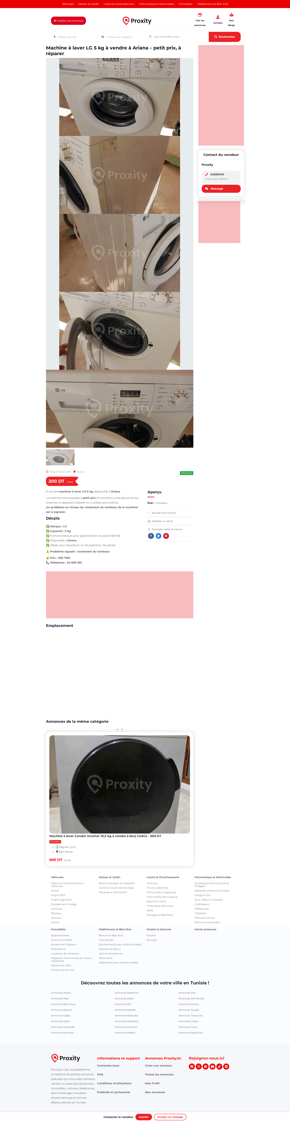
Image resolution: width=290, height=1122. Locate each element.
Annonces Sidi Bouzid (191, 689)
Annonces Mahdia (125, 700)
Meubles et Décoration (113, 583)
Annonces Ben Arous (63, 694)
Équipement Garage (64, 595)
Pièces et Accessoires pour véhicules (67, 575)
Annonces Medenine (126, 712)
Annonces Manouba (126, 706)
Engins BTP (58, 585)
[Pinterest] (206, 757)
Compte (218, 22)
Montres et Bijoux (110, 639)
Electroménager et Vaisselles (117, 574)
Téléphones (202, 599)
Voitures (56, 608)
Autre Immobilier (62, 630)
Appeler (144, 1116)
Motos (55, 581)
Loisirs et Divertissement (163, 568)
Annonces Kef (123, 694)
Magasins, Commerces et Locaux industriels (71, 650)
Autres (55, 613)
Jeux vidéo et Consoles (209, 590)
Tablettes (200, 604)
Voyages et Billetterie (160, 605)
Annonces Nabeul (125, 723)
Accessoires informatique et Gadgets (212, 575)
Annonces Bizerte (61, 700)
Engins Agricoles (61, 590)
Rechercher (227, 36)
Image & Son (202, 585)
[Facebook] (192, 757)
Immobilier (58, 620)
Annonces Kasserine (126, 683)
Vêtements (105, 648)
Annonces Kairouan (62, 723)
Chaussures (106, 630)
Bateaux (56, 604)
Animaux (152, 574)
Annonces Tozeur (189, 712)
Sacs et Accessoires (111, 644)
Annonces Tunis (188, 717)
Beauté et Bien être (111, 626)
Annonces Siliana (189, 694)
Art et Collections (157, 578)
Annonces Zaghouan (191, 723)
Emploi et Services (159, 620)
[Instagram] (199, 757)
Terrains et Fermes (62, 660)
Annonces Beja (59, 689)
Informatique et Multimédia (213, 568)
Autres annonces (205, 620)
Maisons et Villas (61, 656)
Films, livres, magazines (161, 583)
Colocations (58, 639)
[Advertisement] (119, 285)
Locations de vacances (65, 644)
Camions (56, 599)
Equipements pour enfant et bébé (120, 635)
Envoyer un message (170, 1116)
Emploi (151, 626)
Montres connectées (207, 613)
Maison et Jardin (109, 568)
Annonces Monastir (126, 717)
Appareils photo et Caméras (212, 581)
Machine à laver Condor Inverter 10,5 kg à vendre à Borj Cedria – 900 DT (105, 526)
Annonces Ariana (61, 683)
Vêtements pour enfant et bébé (118, 653)
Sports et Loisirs (156, 592)
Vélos (150, 601)
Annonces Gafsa (60, 712)
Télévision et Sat (204, 608)
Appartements (60, 626)
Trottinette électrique (160, 596)
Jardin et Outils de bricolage (116, 578)
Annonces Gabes (60, 706)
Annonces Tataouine (190, 706)
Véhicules (57, 568)
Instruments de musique (162, 587)
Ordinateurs (202, 595)
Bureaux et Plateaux (64, 635)
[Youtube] (212, 757)
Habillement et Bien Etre (115, 620)
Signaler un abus (162, 211)
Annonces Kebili (124, 689)
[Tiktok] (219, 757)
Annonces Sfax (187, 683)
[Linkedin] (226, 757)
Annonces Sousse (189, 700)
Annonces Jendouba (63, 717)
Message (217, 188)
